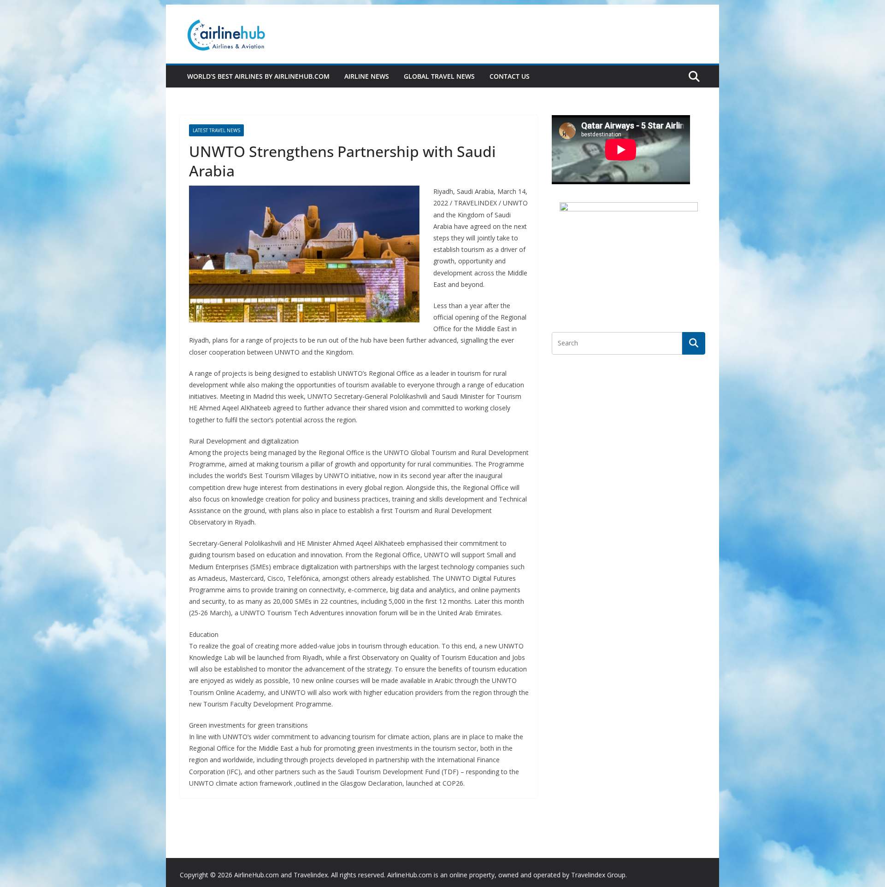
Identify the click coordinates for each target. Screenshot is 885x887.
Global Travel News (439, 76)
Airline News (366, 76)
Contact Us (510, 76)
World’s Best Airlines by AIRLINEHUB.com (258, 76)
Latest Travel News (216, 130)
